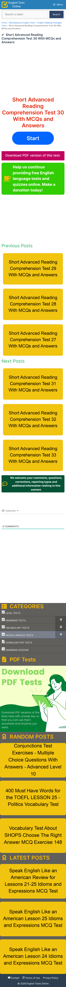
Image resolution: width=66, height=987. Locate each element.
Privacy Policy (50, 977)
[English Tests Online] (13, 4)
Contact (14, 977)
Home (4, 23)
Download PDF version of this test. (33, 155)
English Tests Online (37, 983)
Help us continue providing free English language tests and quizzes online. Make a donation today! (34, 178)
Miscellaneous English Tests (22, 23)
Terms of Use (32, 977)
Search (56, 14)
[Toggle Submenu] (60, 619)
